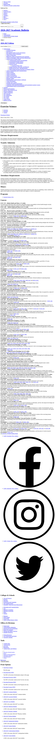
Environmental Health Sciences (16, 61)
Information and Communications (11, 607)
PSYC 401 (12, 315)
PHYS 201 (28, 280)
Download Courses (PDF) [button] (9, 687)
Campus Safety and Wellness (10, 648)
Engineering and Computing (9, 602)
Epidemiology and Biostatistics (16, 63)
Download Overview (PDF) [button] (9, 677)
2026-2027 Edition (7, 43)
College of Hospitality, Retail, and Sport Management (18, 58)
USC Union (6, 97)
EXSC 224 (18, 263)
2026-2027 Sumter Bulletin (9, 726)
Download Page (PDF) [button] (8, 672)
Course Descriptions (10, 81)
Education (5, 601)
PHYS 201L (36, 280)
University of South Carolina (9, 652)
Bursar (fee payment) (8, 629)
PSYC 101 (16, 313)
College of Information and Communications (16, 70)
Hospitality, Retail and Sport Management (12, 604)
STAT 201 (36, 308)
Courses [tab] (5, 112)
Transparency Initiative (7, 655)
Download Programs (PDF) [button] (9, 682)
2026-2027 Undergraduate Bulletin (11, 730)
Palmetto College (10, 78)
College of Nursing (10, 73)
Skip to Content (7, 1)
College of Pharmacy (11, 74)
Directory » (6, 18)
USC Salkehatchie (7, 95)
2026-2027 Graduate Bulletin (10, 692)
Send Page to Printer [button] (8, 667)
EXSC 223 (16, 216)
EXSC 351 (21, 368)
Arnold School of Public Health (10, 36)
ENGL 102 (10, 229)
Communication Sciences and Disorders (18, 60)
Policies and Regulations (9, 88)
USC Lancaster (6, 94)
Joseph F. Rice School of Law (10, 90)
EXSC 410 (16, 378)
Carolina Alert (6, 643)
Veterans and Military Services (10, 631)
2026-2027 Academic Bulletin (15, 30)
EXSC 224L (26, 263)
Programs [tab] (5, 111)
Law (4, 608)
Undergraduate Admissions (9, 627)
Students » (5, 10)
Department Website (5, 115)
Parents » (5, 14)
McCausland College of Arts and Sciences (15, 52)
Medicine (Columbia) (8, 609)
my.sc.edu (5, 646)
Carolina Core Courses (11, 82)
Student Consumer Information (9, 654)
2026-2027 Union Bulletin (9, 735)
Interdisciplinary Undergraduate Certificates (16, 79)
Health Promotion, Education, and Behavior (19, 67)
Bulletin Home (6, 4)
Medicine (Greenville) (8, 611)
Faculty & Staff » (7, 11)
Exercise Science (13, 64)
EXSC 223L (24, 216)
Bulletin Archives (7, 100)
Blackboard (6, 647)
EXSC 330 (9, 275)
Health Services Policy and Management (18, 68)
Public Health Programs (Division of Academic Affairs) (21, 69)
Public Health (6, 617)
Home (4, 33)
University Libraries (7, 637)
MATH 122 (27, 229)
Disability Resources (8, 632)
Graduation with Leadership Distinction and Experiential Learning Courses (23, 85)
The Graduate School (8, 603)
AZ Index (5, 3)
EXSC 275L (10, 252)
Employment (6, 626)
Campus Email (6, 644)
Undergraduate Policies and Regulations (15, 86)
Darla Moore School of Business (13, 54)
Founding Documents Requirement (14, 83)
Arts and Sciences (7, 598)
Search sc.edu (4, 26)
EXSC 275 (9, 258)
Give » (5, 19)
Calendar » (5, 15)
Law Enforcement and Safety (10, 636)
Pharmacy (5, 616)
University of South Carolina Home (11, 5)
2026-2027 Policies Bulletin (9, 716)
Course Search (6, 99)
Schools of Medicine (8, 91)
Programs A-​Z (9, 51)
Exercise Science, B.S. (17, 65)
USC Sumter (6, 96)
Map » (4, 17)
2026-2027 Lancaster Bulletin (10, 696)
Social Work (6, 618)
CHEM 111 (21, 229)
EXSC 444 (49, 301)
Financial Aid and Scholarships (10, 628)
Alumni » (5, 13)
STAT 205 (42, 308)
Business (5, 599)
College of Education (11, 55)
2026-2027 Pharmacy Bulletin (10, 711)
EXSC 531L (10, 350)
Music (4, 612)
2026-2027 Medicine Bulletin (10, 706)
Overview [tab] (5, 110)
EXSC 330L (10, 270)
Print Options (4, 102)
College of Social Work (11, 76)
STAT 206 (47, 428)
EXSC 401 (10, 319)
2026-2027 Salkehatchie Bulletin (10, 721)
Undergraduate (6, 35)
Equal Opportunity (7, 656)
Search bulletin (4, 46)
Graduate (5, 87)
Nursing (5, 613)
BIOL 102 (15, 229)
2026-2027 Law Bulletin (9, 701)
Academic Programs (10, 50)
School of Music (10, 72)
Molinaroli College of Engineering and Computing (17, 56)
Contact (5, 657)
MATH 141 (33, 229)
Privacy (4, 653)
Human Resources (7, 635)
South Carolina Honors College (13, 77)
